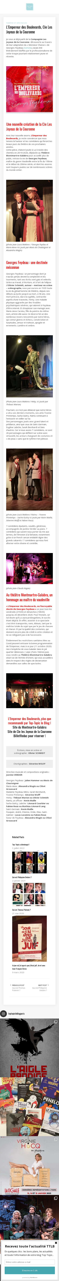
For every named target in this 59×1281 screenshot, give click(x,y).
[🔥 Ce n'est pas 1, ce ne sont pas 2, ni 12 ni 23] (29, 1106)
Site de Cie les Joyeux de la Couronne (30, 731)
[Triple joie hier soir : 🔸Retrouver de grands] (29, 1224)
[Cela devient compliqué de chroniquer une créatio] (29, 1048)
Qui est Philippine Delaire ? (39, 989)
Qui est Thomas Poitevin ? (18, 989)
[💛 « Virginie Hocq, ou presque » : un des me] (29, 1165)
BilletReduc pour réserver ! (29, 735)
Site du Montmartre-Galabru (29, 727)
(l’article (27, 47)
